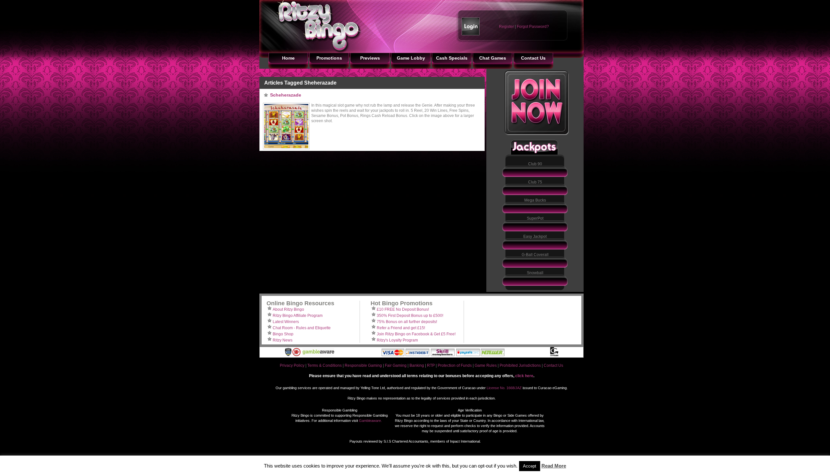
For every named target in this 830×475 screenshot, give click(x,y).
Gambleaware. (370, 421)
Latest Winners (286, 321)
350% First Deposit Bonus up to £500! (410, 315)
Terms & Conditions (324, 365)
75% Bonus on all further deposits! (407, 321)
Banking (416, 365)
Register (506, 26)
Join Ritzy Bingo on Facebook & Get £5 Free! (416, 334)
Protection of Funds (455, 365)
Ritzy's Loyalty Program (397, 340)
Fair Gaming (396, 365)
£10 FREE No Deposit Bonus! (403, 309)
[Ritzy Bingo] (311, 51)
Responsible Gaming (363, 365)
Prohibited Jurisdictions (520, 365)
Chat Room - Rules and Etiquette (302, 328)
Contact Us (553, 365)
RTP (431, 365)
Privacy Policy (292, 365)
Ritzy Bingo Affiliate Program (298, 315)
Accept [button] (529, 466)
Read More (553, 466)
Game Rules (486, 365)
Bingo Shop (283, 334)
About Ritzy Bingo (288, 309)
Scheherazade (285, 95)
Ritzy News (282, 340)
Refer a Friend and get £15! (401, 328)
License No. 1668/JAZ (504, 388)
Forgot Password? (533, 26)
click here (524, 376)
